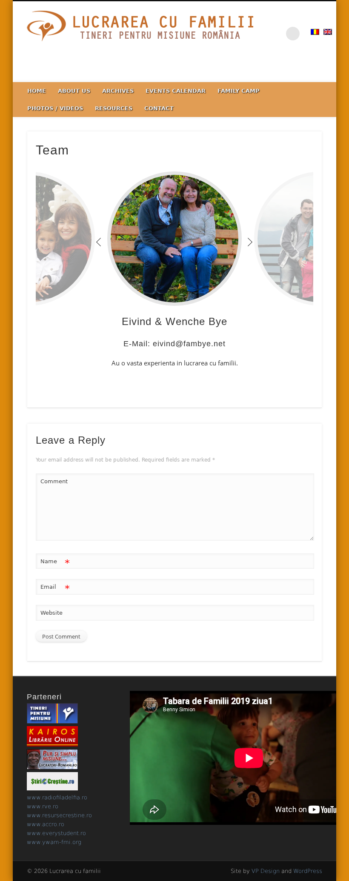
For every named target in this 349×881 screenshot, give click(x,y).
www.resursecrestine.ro (59, 815)
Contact (159, 108)
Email (55, 589)
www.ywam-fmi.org (54, 842)
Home (36, 91)
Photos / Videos (55, 108)
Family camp (238, 91)
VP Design (266, 871)
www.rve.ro (42, 806)
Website (51, 613)
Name (55, 563)
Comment (54, 481)
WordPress (307, 871)
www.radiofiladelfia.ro (57, 797)
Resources (113, 108)
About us (74, 91)
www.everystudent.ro (56, 833)
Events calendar (176, 91)
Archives (118, 91)
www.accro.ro (45, 824)
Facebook (327, 73)
